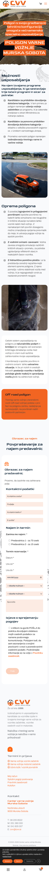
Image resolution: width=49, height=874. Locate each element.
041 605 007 (17, 826)
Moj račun (12, 776)
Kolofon (11, 785)
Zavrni (18, 861)
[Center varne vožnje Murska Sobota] (14, 4)
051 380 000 (17, 823)
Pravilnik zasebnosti (17, 782)
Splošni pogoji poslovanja (20, 779)
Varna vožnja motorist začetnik (25, 764)
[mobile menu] (45, 4)
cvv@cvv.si (15, 829)
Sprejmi (7, 861)
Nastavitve (29, 861)
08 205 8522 (16, 820)
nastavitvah (6, 856)
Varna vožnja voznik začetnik (24, 761)
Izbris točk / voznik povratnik (24, 767)
